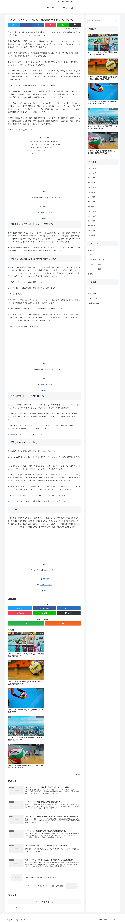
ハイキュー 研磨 (94, 269)
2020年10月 (92, 216)
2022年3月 (92, 183)
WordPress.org (93, 303)
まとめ (31, 153)
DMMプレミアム (46, 212)
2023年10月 (92, 173)
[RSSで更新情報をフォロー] (63, 623)
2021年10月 (92, 187)
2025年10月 (92, 168)
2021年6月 (92, 192)
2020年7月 (92, 230)
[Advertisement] (44, 171)
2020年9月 (92, 221)
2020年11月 (92, 211)
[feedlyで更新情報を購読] (26, 623)
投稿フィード (93, 293)
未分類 (90, 274)
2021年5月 (92, 197)
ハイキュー (12, 598)
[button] (116, 21)
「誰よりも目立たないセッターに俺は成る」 (43, 141)
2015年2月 (92, 235)
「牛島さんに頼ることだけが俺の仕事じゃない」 (45, 144)
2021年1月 (92, 202)
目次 (41, 137)
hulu (45, 218)
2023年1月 (92, 178)
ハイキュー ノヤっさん (97, 260)
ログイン (91, 289)
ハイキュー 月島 (94, 264)
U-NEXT (46, 206)
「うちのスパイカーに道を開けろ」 (40, 147)
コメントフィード (94, 298)
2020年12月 (92, 207)
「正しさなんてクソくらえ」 (38, 150)
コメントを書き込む (44, 901)
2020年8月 (92, 226)
